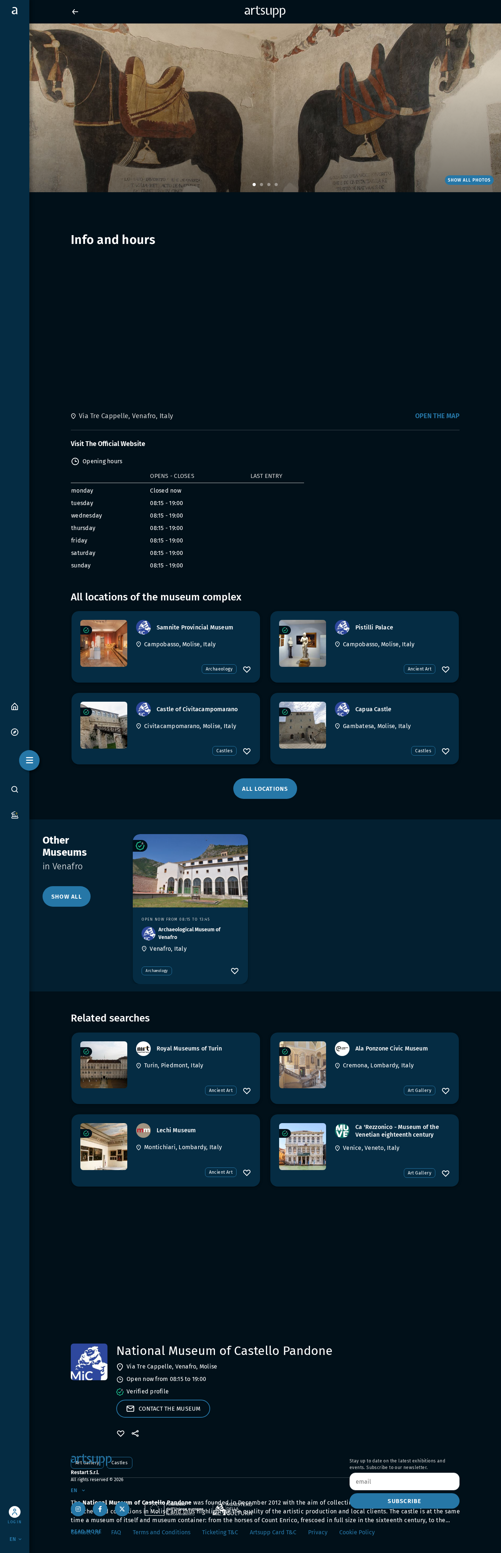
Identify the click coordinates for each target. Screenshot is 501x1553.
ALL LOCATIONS (265, 788)
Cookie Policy (357, 1532)
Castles (224, 750)
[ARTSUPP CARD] (14, 814)
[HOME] (14, 705)
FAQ (116, 1532)
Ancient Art (419, 669)
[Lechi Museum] (103, 1146)
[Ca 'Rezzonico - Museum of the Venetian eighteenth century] (302, 1146)
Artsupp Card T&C (273, 1532)
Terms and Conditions (161, 1532)
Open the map (437, 416)
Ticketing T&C (220, 1532)
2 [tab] (261, 185)
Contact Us (85, 1532)
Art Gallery (419, 1090)
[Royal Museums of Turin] (103, 1064)
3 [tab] (269, 185)
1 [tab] (254, 185)
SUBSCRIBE (404, 1501)
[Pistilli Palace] (302, 643)
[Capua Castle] (302, 725)
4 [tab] (276, 185)
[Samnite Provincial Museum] (103, 643)
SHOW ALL (66, 896)
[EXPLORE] (14, 731)
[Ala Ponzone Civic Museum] (302, 1064)
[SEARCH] (14, 789)
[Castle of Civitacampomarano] (103, 725)
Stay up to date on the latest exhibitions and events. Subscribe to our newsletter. (397, 1464)
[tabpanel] (250, 107)
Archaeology (219, 669)
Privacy (318, 1532)
